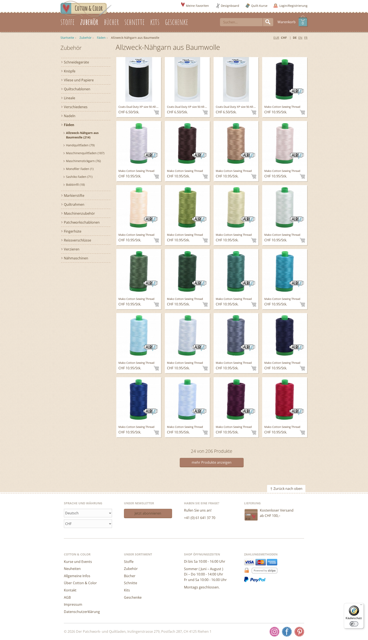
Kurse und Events (78, 561)
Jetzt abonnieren (148, 513)
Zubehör (85, 38)
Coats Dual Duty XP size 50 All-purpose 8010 (243, 107)
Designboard (230, 6)
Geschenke (133, 597)
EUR (276, 38)
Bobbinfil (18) (75, 185)
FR (306, 38)
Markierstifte (74, 195)
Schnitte (130, 583)
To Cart (156, 112)
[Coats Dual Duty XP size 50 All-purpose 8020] (187, 79)
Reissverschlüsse (77, 240)
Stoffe (129, 561)
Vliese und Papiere (79, 80)
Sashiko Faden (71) (79, 177)
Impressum (73, 604)
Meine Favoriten (197, 6)
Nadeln (69, 116)
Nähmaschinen (76, 258)
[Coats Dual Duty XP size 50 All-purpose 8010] (236, 79)
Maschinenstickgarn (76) (83, 161)
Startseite (67, 38)
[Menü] (361, 605)
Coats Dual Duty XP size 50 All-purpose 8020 (194, 107)
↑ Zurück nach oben (286, 488)
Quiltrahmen (74, 204)
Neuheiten (72, 568)
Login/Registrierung (293, 6)
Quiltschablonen (77, 89)
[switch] (354, 623)
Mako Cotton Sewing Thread (282, 107)
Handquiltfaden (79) (80, 145)
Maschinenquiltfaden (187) (85, 153)
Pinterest (299, 632)
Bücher (129, 576)
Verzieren (71, 249)
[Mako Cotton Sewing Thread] (284, 79)
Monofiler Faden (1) (79, 169)
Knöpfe (69, 71)
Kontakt (70, 590)
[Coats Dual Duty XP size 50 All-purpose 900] (138, 79)
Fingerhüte (72, 231)
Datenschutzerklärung (82, 611)
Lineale (69, 98)
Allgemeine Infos (77, 576)
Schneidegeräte (76, 62)
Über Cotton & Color (80, 583)
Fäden (101, 38)
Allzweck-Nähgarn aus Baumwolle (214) (82, 135)
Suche (268, 22)
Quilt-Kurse (259, 6)
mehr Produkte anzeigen (211, 462)
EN (300, 38)
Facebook (287, 632)
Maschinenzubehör (79, 213)
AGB (67, 597)
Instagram (274, 632)
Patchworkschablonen (82, 222)
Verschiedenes (76, 107)
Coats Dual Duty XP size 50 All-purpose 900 (145, 107)
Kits (127, 590)
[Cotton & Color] (86, 8)
